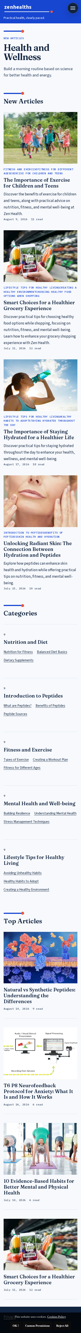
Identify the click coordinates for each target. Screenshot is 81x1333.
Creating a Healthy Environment (26, 889)
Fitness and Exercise (28, 750)
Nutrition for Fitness (18, 651)
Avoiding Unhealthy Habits (23, 872)
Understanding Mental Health (55, 813)
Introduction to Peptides (33, 696)
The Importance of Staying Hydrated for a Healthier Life (39, 435)
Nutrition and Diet (26, 642)
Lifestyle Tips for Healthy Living (34, 860)
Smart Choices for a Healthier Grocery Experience (39, 305)
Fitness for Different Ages (22, 767)
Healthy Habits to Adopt (21, 881)
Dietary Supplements (19, 660)
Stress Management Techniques (27, 821)
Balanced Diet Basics (52, 651)
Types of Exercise (16, 759)
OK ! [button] (16, 1325)
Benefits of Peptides (50, 705)
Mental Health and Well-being (39, 804)
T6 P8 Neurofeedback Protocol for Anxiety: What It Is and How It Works (38, 1091)
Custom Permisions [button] (37, 1325)
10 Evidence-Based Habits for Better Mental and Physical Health (39, 1187)
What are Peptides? (18, 705)
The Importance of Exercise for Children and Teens (37, 183)
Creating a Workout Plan (50, 759)
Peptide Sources (15, 713)
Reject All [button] (62, 1325)
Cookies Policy (56, 1316)
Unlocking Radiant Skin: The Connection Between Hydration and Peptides (38, 549)
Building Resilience (17, 813)
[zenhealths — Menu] (73, 8)
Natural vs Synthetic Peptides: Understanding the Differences (39, 995)
